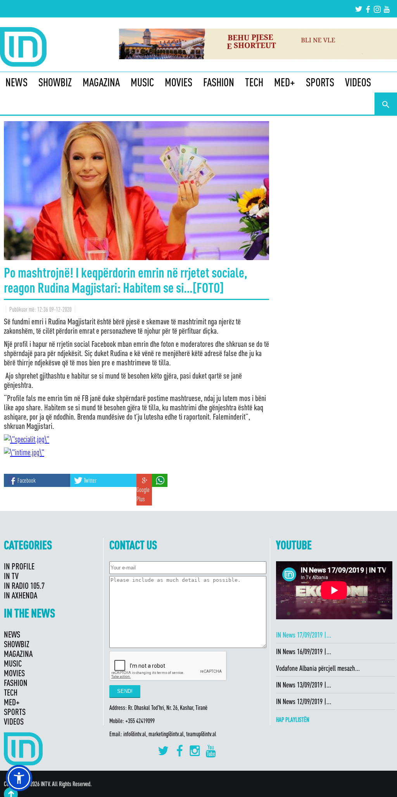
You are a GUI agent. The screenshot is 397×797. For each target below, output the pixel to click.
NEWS (16, 82)
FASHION (218, 82)
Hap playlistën (292, 719)
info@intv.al (134, 733)
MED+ (284, 82)
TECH (254, 82)
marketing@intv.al (166, 733)
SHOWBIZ (55, 82)
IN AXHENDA (20, 595)
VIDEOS (358, 82)
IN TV (11, 576)
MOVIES (178, 82)
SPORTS (320, 82)
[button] (19, 778)
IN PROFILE (19, 566)
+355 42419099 (140, 720)
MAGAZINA (101, 82)
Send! (125, 691)
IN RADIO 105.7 (24, 585)
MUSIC (142, 82)
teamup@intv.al (201, 733)
